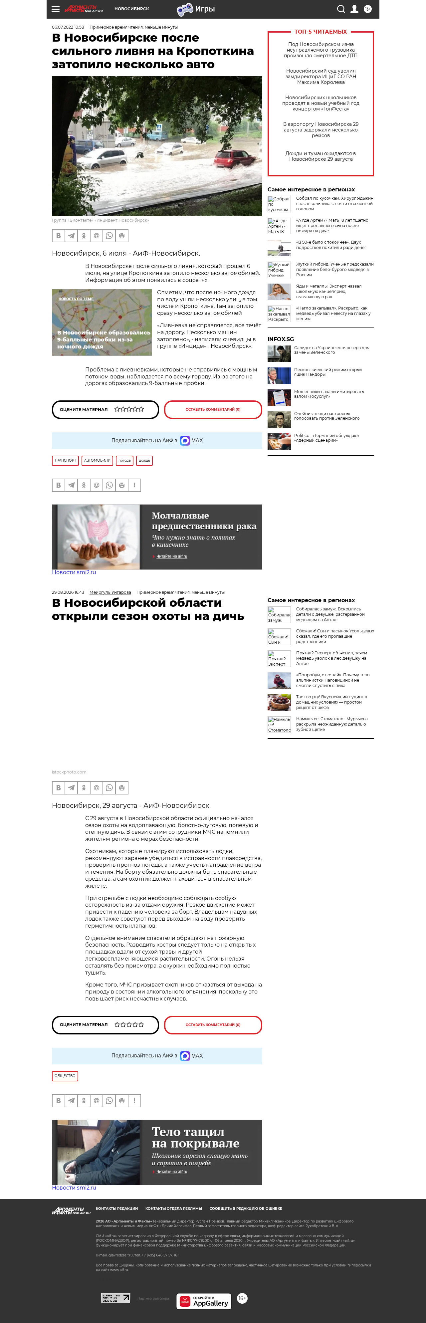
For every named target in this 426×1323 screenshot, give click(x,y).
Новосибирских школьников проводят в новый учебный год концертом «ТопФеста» (320, 103)
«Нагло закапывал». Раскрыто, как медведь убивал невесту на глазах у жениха (333, 313)
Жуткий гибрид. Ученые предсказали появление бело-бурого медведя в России (335, 269)
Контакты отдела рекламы (173, 1209)
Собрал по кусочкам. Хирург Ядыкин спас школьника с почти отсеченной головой (334, 203)
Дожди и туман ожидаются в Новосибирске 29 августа (321, 156)
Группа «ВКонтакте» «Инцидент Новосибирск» (100, 220)
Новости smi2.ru (74, 572)
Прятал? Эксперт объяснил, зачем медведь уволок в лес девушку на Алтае (331, 658)
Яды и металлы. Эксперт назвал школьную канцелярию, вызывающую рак (329, 291)
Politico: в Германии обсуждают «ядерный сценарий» (326, 438)
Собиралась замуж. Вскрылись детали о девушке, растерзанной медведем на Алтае (330, 614)
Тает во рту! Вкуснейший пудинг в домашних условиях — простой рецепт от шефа (331, 702)
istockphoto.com (69, 772)
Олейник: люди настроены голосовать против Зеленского (327, 416)
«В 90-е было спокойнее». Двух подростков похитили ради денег (331, 245)
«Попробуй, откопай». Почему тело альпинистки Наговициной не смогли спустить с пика (333, 680)
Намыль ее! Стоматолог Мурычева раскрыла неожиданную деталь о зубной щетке (332, 724)
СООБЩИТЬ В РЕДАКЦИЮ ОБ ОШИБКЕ (246, 1209)
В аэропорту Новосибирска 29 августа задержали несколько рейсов (321, 129)
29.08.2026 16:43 (68, 592)
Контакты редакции (117, 1209)
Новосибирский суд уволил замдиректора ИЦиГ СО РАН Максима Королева (321, 76)
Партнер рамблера (153, 1298)
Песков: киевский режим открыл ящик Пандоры (328, 372)
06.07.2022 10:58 (68, 27)
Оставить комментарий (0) (213, 409)
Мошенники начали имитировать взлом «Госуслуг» (329, 394)
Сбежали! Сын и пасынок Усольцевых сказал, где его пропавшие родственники (335, 636)
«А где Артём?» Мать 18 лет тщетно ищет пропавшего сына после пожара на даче (332, 225)
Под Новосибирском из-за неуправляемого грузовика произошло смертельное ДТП (321, 50)
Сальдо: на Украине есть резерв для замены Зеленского (331, 350)
